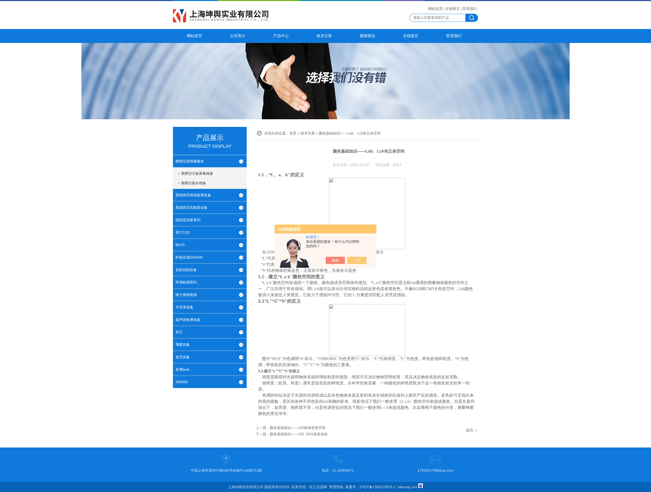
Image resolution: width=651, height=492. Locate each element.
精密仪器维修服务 (189, 161)
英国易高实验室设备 (191, 207)
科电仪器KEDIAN (189, 257)
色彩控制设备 (186, 270)
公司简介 (237, 36)
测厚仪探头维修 (193, 183)
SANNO (181, 382)
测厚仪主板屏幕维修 (197, 173)
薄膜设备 (182, 344)
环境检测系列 (186, 282)
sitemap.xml (407, 487)
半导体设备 (184, 307)
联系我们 (470, 9)
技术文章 (324, 36)
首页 (293, 133)
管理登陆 (336, 487)
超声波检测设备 (187, 320)
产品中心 (281, 36)
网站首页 (435, 9)
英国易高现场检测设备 (193, 195)
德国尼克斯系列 (187, 220)
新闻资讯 (367, 36)
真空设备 (182, 357)
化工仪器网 (318, 487)
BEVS (180, 245)
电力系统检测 (186, 295)
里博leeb (182, 369)
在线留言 (453, 9)
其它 (179, 332)
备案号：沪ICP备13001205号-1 (370, 487)
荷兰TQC (182, 232)
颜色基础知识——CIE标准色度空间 (298, 428)
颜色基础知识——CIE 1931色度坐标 (299, 434)
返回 (469, 430)
